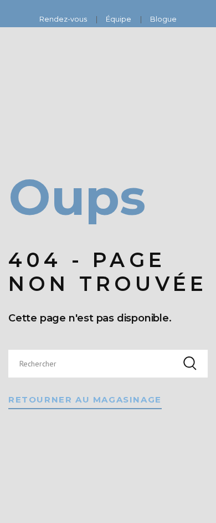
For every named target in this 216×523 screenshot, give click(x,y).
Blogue (163, 18)
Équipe (119, 18)
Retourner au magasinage (85, 399)
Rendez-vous (64, 18)
